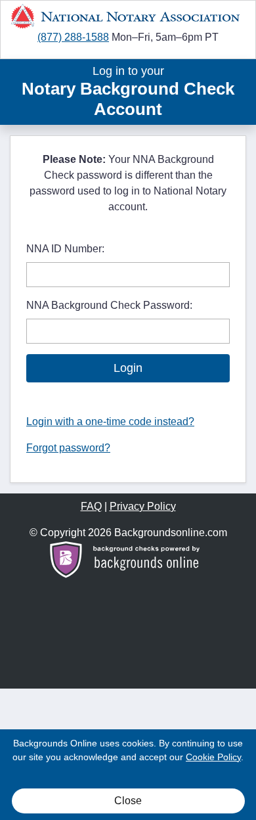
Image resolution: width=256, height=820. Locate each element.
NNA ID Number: (65, 248)
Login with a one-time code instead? (110, 421)
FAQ (91, 506)
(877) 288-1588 (73, 37)
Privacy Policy (143, 506)
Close (128, 800)
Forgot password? (68, 447)
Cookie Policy (213, 757)
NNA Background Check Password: (109, 305)
